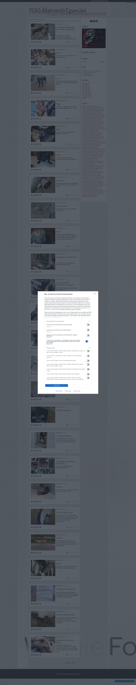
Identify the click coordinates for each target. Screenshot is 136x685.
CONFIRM (57, 385)
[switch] (87, 325)
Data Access (68, 391)
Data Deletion (59, 391)
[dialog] (68, 342)
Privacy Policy (77, 391)
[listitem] (68, 321)
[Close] (95, 294)
